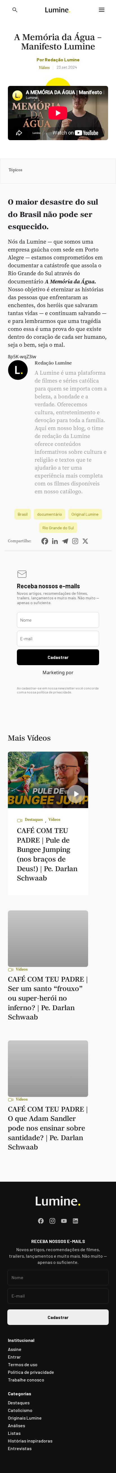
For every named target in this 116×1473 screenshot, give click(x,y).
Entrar (14, 1356)
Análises (16, 1425)
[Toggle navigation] (101, 9)
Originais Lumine (25, 1417)
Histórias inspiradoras (30, 1440)
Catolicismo (20, 1410)
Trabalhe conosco (26, 1379)
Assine (14, 1349)
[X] (85, 541)
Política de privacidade (31, 1372)
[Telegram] (65, 541)
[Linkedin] (54, 541)
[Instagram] (75, 541)
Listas (14, 1433)
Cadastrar (58, 657)
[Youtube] (64, 1220)
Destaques (34, 819)
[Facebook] (44, 541)
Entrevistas (20, 1448)
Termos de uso (22, 1364)
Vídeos (44, 67)
